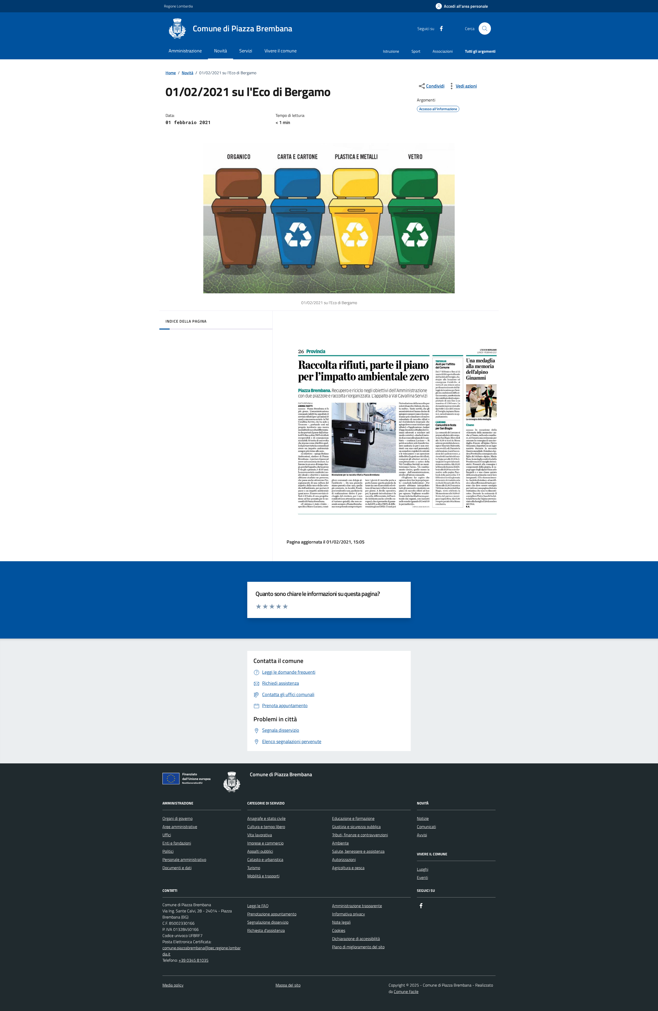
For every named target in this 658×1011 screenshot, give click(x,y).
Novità (187, 73)
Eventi (422, 877)
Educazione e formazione (353, 818)
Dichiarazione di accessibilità (356, 938)
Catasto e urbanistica (265, 859)
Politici (167, 851)
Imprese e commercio (265, 843)
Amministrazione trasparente (357, 906)
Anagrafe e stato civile (266, 818)
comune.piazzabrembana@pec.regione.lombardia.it (201, 951)
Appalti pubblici (260, 851)
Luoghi (422, 869)
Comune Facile (406, 991)
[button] (461, 6)
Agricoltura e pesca (348, 868)
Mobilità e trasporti (263, 876)
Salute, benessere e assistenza (358, 851)
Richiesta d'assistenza (266, 930)
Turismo (253, 868)
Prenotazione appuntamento (271, 914)
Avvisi (422, 835)
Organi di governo (177, 818)
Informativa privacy (348, 914)
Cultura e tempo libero (266, 826)
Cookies (338, 930)
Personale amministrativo (184, 859)
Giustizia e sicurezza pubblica (356, 826)
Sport (416, 51)
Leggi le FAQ (258, 906)
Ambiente (340, 843)
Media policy (173, 985)
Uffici (166, 835)
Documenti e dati (176, 868)
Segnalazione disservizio (267, 922)
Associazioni (443, 51)
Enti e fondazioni (176, 843)
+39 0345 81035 (193, 960)
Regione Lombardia (178, 6)
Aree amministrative (179, 826)
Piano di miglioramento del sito (358, 947)
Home (171, 73)
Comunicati (426, 826)
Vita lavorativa (259, 835)
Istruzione (391, 51)
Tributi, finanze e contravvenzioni (360, 835)
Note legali (341, 922)
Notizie (423, 818)
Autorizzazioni (344, 859)
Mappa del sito (288, 985)
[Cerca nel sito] (485, 28)
